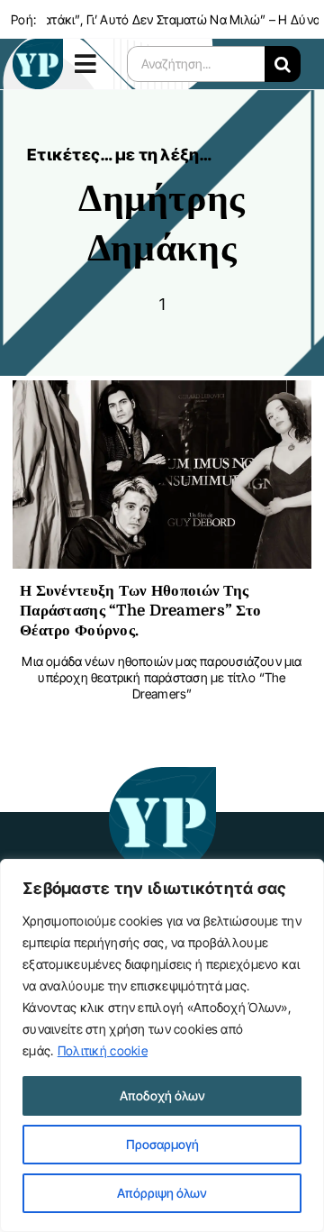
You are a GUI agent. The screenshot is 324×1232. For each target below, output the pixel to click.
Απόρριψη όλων (162, 1192)
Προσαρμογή (162, 1144)
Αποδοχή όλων (162, 1095)
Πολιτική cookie (103, 1050)
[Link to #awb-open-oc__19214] (89, 63)
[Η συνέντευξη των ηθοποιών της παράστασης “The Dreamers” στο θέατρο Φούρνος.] (162, 394)
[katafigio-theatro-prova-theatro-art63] (162, 775)
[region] (162, 1045)
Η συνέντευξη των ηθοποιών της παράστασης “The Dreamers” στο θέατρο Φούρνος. (140, 610)
